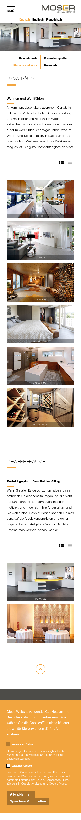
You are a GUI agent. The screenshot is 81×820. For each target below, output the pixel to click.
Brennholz (50, 65)
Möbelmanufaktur (25, 65)
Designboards (28, 58)
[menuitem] (24, 19)
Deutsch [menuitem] (24, 19)
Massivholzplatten (56, 58)
